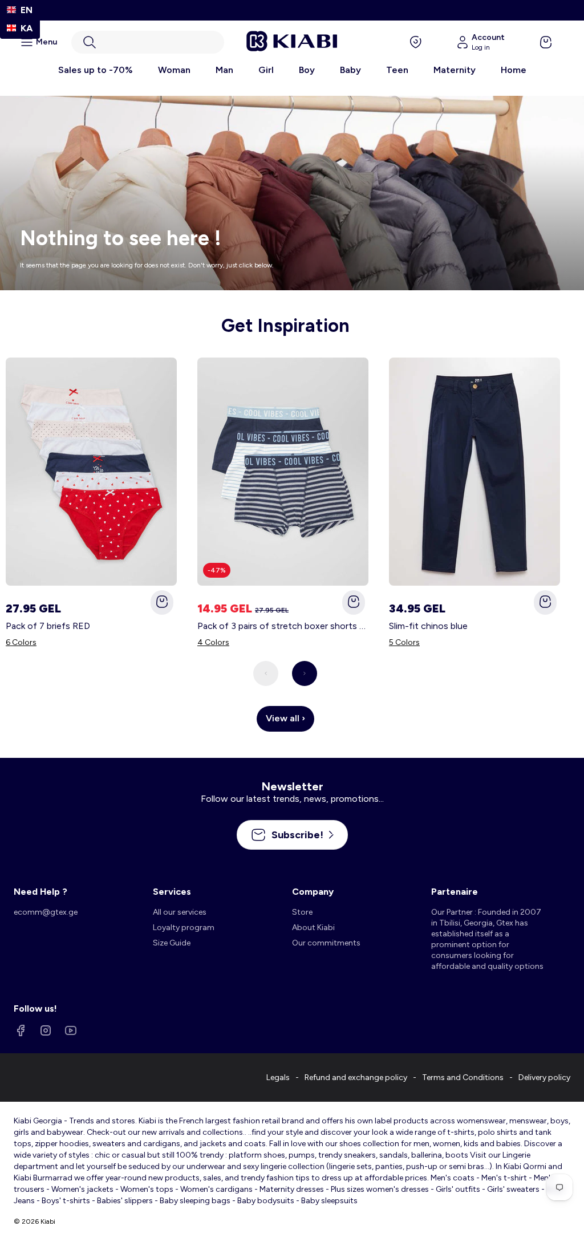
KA (27, 28)
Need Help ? (40, 891)
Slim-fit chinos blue (428, 625)
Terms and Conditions (463, 1077)
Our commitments (326, 943)
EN (27, 10)
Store (302, 912)
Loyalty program (183, 927)
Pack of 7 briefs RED (48, 625)
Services (172, 891)
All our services (179, 912)
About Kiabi (313, 927)
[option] (20, 28)
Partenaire (454, 891)
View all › (285, 718)
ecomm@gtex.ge (46, 912)
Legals (278, 1077)
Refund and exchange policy (356, 1077)
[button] (147, 42)
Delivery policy (544, 1077)
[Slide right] (304, 673)
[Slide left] (265, 673)
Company (313, 891)
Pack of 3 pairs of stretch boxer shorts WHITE (282, 625)
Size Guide (171, 943)
